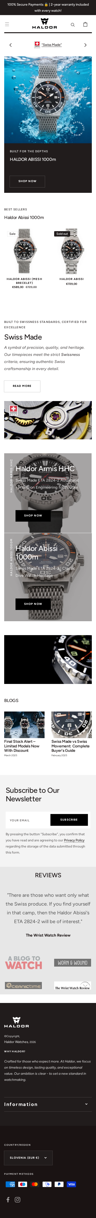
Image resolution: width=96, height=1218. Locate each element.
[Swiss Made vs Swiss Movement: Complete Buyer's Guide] (71, 736)
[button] (7, 24)
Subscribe (69, 819)
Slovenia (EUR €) (24, 1157)
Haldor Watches (16, 1042)
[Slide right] (85, 45)
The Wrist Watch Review (48, 935)
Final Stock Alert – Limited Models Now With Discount (21, 746)
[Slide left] (10, 45)
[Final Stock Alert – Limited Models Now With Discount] (24, 736)
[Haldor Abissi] (71, 251)
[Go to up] (88, 1210)
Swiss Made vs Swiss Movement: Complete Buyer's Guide (70, 746)
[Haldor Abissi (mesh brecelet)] (24, 251)
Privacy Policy (74, 840)
